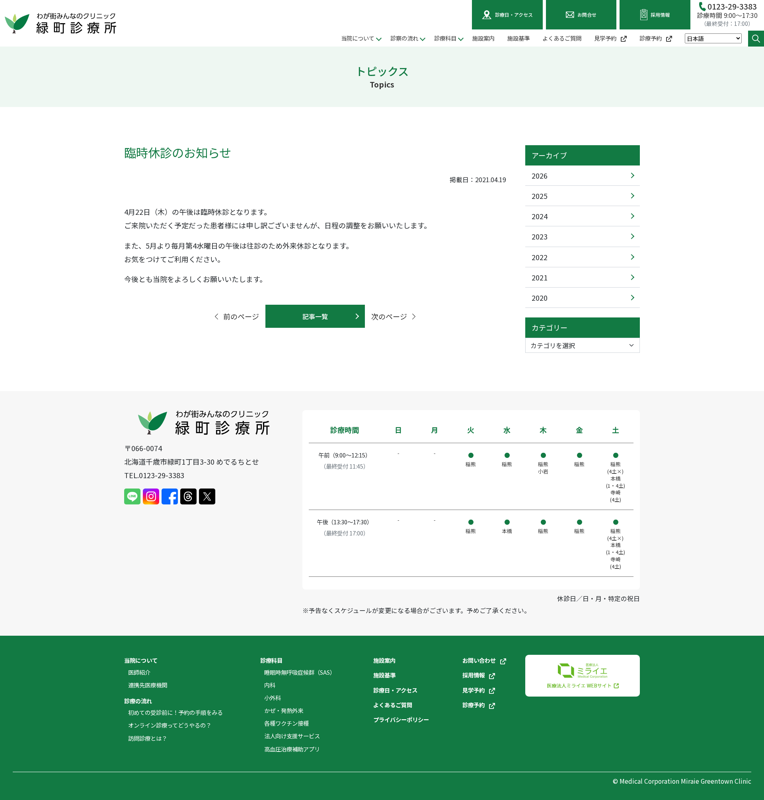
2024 (540, 216)
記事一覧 (315, 316)
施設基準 (518, 38)
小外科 (272, 697)
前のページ (241, 316)
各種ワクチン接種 (286, 723)
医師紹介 (139, 672)
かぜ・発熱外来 (283, 710)
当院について (141, 660)
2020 (540, 297)
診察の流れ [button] (404, 38)
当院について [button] (357, 38)
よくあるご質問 (561, 38)
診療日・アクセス (395, 690)
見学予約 (606, 38)
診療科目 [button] (445, 38)
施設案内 (483, 38)
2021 (540, 277)
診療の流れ (138, 701)
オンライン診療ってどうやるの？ (169, 725)
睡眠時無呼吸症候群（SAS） (299, 672)
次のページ (389, 316)
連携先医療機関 (147, 685)
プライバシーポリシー (401, 719)
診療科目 (271, 660)
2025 (540, 196)
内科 (269, 685)
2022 (540, 257)
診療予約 (651, 38)
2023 (540, 236)
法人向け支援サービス (292, 736)
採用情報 (474, 675)
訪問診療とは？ (147, 738)
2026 (540, 175)
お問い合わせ (479, 660)
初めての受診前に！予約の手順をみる (175, 712)
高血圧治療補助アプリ (292, 749)
